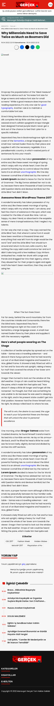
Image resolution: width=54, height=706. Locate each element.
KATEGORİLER (9, 668)
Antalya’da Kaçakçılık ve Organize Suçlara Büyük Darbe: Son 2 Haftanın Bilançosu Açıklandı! (26, 600)
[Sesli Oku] (16, 47)
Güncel (12, 26)
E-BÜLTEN (7, 681)
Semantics (19, 140)
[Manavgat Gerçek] (27, 4)
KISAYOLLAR (8, 675)
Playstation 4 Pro (35, 545)
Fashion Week (24, 541)
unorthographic (28, 172)
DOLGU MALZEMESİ (16, 616)
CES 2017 (9, 541)
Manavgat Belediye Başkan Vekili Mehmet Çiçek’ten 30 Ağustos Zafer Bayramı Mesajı (26, 20)
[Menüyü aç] (4, 4)
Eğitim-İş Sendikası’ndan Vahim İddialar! (23, 624)
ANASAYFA (4, 26)
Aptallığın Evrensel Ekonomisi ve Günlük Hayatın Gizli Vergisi (27, 633)
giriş (23, 564)
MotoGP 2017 (17, 545)
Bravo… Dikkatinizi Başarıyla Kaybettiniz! (21, 591)
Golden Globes (40, 541)
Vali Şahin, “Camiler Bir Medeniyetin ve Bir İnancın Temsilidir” (27, 641)
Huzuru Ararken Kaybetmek (21, 608)
